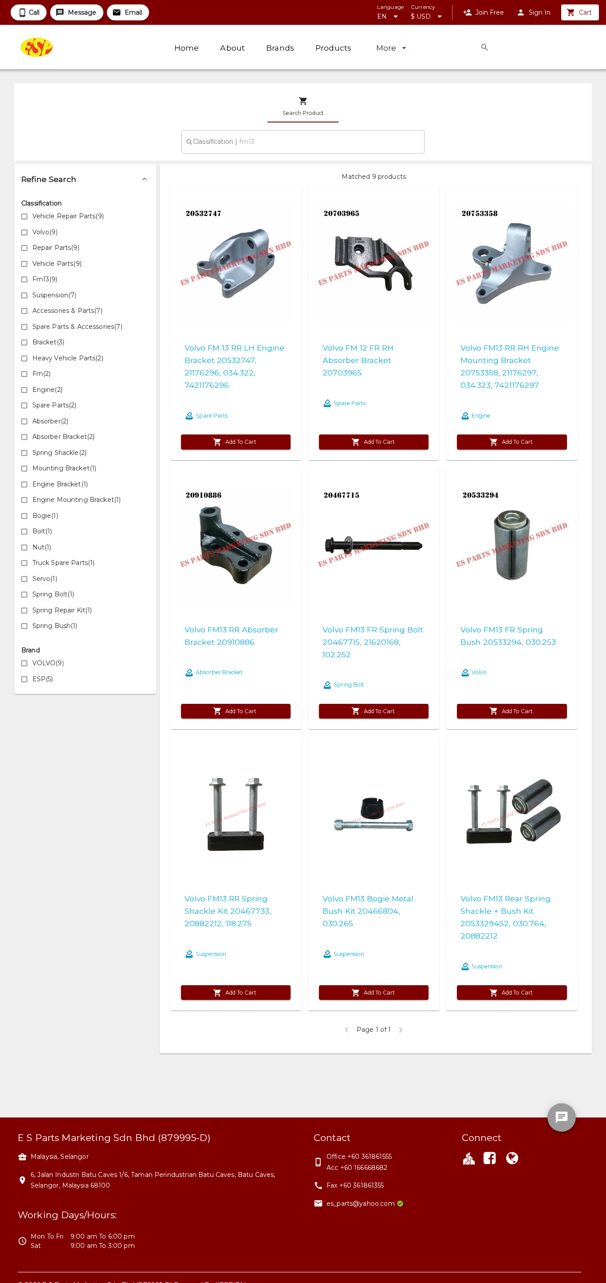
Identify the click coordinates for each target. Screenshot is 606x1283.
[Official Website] (512, 1159)
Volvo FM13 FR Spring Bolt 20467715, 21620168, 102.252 (373, 642)
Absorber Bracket (219, 672)
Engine (481, 415)
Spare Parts (212, 415)
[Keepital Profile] (469, 1158)
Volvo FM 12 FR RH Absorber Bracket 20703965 (358, 360)
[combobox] (303, 142)
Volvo (479, 672)
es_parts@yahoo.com (361, 1204)
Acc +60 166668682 (357, 1168)
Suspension (211, 954)
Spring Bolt (349, 684)
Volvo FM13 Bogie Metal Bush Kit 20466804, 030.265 (368, 911)
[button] (85, 179)
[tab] (303, 106)
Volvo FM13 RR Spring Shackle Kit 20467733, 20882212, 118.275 (228, 911)
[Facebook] (489, 1159)
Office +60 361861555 (359, 1157)
